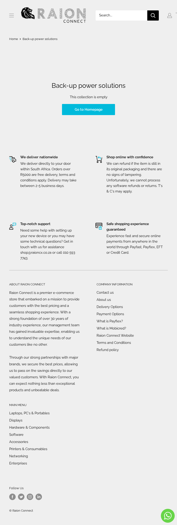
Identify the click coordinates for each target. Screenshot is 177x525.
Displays (15, 420)
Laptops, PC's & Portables (29, 413)
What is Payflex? (110, 321)
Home (13, 39)
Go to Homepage (89, 109)
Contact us (105, 292)
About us (104, 300)
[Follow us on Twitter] (21, 497)
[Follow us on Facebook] (12, 497)
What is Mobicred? (111, 328)
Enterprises (18, 463)
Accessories (18, 442)
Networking (18, 456)
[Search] (153, 15)
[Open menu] (11, 15)
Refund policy (108, 350)
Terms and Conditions (114, 343)
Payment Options (110, 314)
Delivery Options (110, 307)
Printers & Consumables (28, 449)
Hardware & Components (29, 427)
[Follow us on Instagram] (30, 497)
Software (16, 435)
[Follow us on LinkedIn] (38, 497)
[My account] (169, 15)
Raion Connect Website (115, 335)
